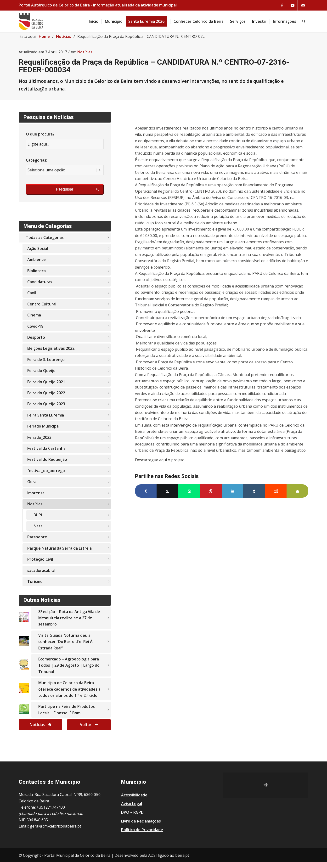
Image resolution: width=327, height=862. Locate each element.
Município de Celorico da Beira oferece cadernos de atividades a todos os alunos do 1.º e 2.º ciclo (69, 689)
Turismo (35, 581)
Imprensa (36, 493)
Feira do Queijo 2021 (46, 381)
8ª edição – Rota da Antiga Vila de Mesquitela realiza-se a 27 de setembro (69, 618)
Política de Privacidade (142, 829)
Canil (31, 292)
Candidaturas (39, 281)
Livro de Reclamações (141, 821)
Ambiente (36, 259)
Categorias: (36, 160)
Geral (32, 481)
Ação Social (37, 248)
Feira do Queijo (41, 370)
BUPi (38, 515)
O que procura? (40, 134)
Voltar (85, 724)
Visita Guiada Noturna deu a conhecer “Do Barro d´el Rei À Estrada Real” (65, 642)
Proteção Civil (40, 559)
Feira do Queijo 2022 (46, 392)
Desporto (36, 337)
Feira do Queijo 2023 (46, 403)
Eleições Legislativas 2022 (50, 348)
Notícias (84, 52)
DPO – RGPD (132, 812)
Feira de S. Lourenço (46, 359)
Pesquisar (64, 189)
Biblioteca (36, 270)
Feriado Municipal (43, 426)
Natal (39, 526)
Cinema (34, 315)
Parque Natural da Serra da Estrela (59, 548)
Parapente (37, 537)
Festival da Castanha (46, 448)
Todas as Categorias (45, 237)
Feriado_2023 (39, 437)
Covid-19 (35, 326)
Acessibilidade (134, 795)
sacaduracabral (41, 570)
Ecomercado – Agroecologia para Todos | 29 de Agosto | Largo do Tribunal (69, 665)
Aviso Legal (131, 803)
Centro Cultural (41, 304)
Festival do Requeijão (47, 459)
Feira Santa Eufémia (45, 415)
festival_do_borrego (46, 470)
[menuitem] (93, 21)
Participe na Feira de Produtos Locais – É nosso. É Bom (66, 709)
